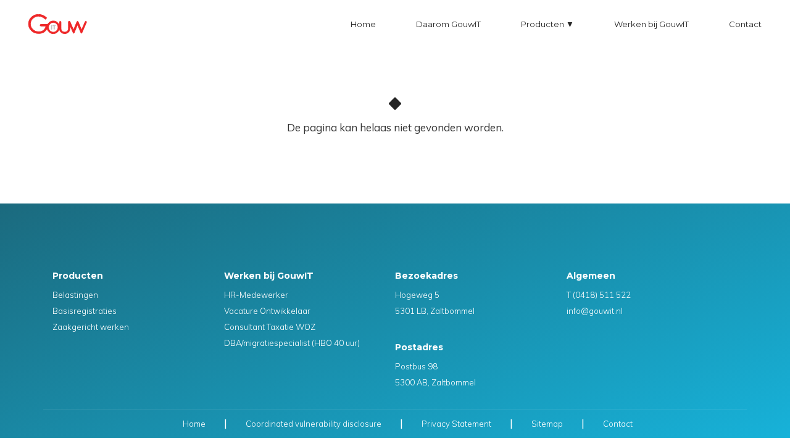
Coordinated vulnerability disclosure (313, 424)
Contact (745, 24)
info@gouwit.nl (595, 311)
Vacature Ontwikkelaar (267, 311)
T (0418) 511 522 (599, 295)
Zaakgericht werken (90, 327)
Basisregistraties (84, 311)
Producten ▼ (547, 24)
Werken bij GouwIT (651, 24)
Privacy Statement (456, 424)
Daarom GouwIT (448, 24)
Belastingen (75, 295)
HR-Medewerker (256, 295)
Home (363, 24)
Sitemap (547, 424)
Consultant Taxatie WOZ (269, 327)
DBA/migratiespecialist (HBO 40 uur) (292, 343)
